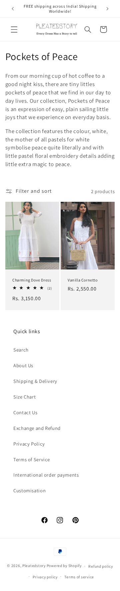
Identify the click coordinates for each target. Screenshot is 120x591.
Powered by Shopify (64, 565)
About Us (23, 365)
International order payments (46, 475)
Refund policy (100, 566)
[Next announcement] (107, 8)
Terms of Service (31, 459)
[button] (14, 29)
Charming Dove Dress (31, 279)
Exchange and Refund (37, 428)
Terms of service (79, 576)
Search (21, 350)
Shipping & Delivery (35, 381)
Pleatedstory (34, 565)
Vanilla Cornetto (83, 279)
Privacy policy (45, 576)
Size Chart (24, 397)
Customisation (29, 490)
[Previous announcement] (12, 8)
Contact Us (25, 412)
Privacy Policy (29, 444)
